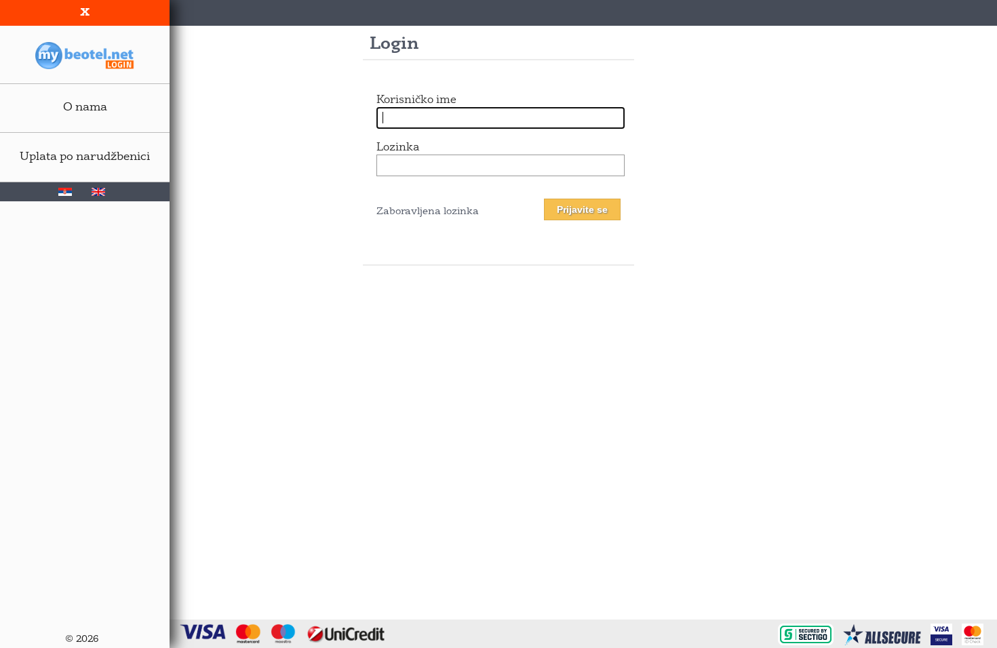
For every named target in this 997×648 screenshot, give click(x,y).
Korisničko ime (416, 100)
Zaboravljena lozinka (427, 212)
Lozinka (397, 147)
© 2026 (81, 639)
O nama (85, 107)
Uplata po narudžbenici (85, 157)
